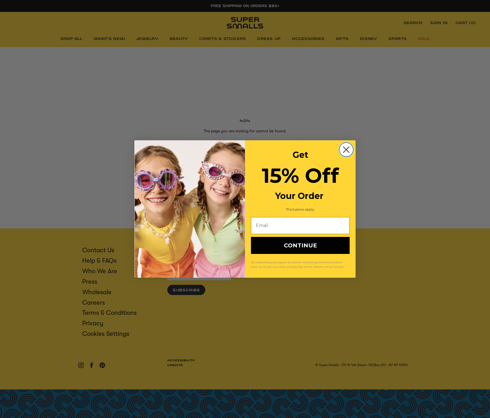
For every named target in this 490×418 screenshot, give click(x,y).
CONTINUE (300, 245)
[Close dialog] (346, 150)
